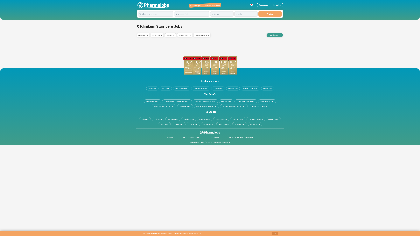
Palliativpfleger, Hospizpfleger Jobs (176, 101)
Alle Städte (165, 88)
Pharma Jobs (233, 88)
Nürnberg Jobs (224, 124)
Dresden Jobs (208, 124)
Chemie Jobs (218, 88)
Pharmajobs (208, 142)
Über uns (169, 137)
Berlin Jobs (158, 119)
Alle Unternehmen (181, 88)
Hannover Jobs (204, 119)
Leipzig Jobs (193, 124)
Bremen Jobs (178, 124)
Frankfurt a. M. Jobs (256, 119)
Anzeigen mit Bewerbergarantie (241, 137)
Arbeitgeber (263, 5)
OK (275, 233)
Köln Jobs (145, 119)
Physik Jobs (267, 88)
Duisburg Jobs (239, 124)
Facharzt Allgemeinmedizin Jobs (233, 106)
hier (200, 233)
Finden (270, 14)
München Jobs (189, 119)
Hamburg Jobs (173, 119)
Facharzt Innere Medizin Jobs (205, 101)
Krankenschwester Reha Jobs (206, 106)
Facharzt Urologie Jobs (259, 106)
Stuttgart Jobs (273, 119)
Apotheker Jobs (185, 106)
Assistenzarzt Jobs (266, 101)
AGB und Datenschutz (191, 137)
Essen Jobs (164, 124)
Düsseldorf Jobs (221, 119)
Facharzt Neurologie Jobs (245, 101)
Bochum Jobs (255, 124)
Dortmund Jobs (238, 119)
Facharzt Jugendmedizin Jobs (163, 106)
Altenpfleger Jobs (152, 101)
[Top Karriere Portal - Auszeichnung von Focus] (210, 65)
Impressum (214, 137)
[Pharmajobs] (153, 5)
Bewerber (277, 5)
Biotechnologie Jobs (200, 88)
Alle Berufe (152, 88)
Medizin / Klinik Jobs (250, 88)
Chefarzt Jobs (226, 101)
